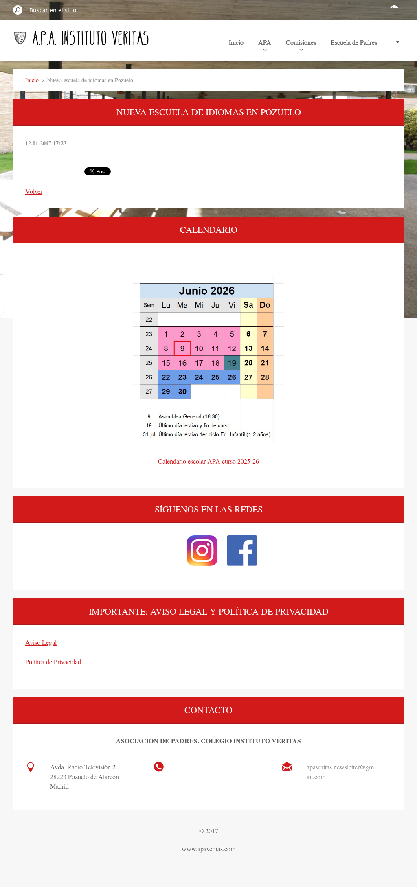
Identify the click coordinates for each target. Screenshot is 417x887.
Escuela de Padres (354, 42)
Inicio (236, 42)
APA (264, 42)
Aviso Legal (41, 642)
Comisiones (301, 42)
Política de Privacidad (53, 661)
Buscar (18, 9)
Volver (33, 191)
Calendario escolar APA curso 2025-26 (208, 461)
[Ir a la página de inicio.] (81, 41)
